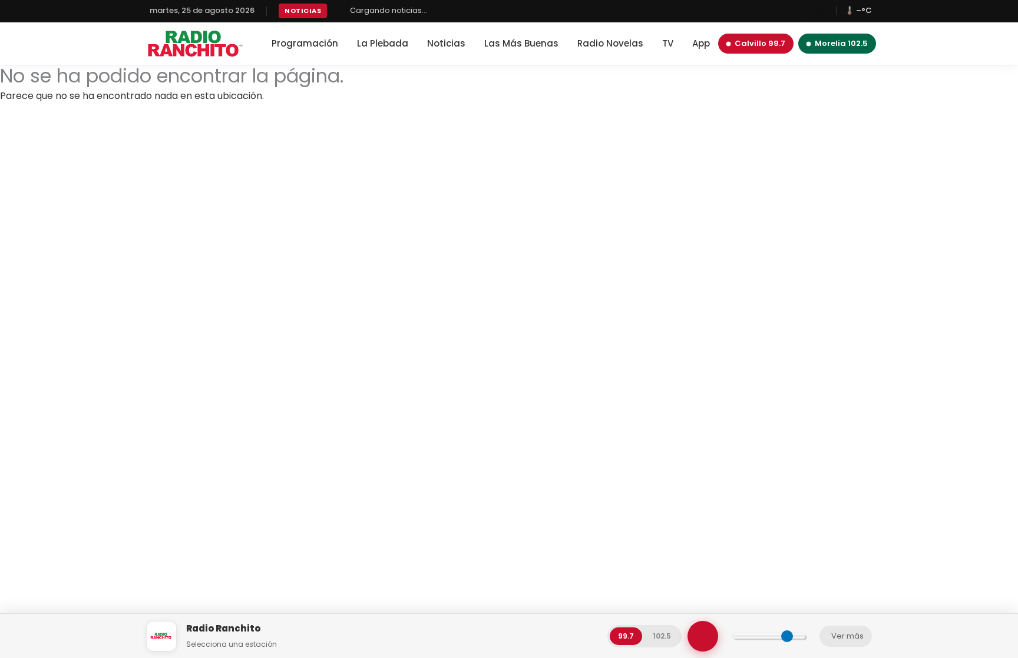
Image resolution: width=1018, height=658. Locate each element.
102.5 (662, 636)
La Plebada (382, 43)
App (701, 43)
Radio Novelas (610, 43)
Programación (305, 43)
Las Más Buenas (521, 43)
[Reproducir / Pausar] (703, 636)
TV (667, 43)
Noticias (446, 43)
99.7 (626, 636)
